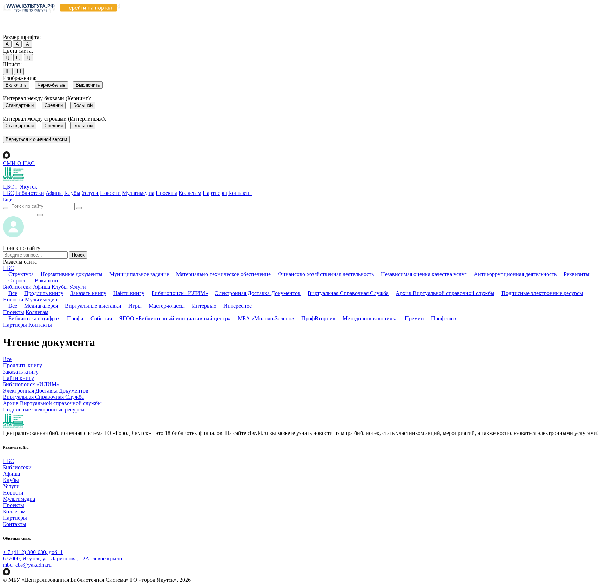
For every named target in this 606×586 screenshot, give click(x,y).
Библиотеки (29, 193)
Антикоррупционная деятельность (515, 274)
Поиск (78, 255)
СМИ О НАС (19, 163)
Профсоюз (443, 318)
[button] (7, 199)
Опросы (18, 281)
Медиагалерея (41, 306)
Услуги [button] (77, 287)
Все (12, 293)
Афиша (54, 193)
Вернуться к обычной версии (36, 139)
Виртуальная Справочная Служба (348, 293)
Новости (110, 193)
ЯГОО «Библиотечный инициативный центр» (175, 318)
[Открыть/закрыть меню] (40, 215)
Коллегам (190, 193)
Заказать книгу (88, 293)
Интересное (237, 306)
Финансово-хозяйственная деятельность (326, 274)
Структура (21, 274)
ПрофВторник (318, 318)
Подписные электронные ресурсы (542, 293)
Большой (83, 105)
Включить (16, 85)
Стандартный (20, 105)
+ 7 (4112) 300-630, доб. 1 (33, 552)
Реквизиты (577, 274)
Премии (414, 318)
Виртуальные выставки (93, 306)
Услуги (90, 193)
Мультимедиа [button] (41, 299)
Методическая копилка (370, 318)
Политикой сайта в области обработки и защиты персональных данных (376, 17)
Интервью (204, 306)
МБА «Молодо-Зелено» (266, 318)
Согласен (16, 30)
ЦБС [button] (8, 268)
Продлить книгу (43, 293)
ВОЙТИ (20, 213)
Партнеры (215, 193)
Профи (75, 318)
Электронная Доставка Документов (258, 293)
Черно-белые (51, 85)
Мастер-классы (167, 306)
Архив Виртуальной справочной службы (445, 293)
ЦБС (8, 193)
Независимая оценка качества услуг (424, 274)
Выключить (88, 85)
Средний (54, 105)
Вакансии (46, 281)
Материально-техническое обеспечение (223, 274)
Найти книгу (128, 293)
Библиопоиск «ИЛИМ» (180, 293)
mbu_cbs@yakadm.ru (27, 565)
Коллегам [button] (37, 312)
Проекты (166, 193)
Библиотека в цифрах (34, 318)
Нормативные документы (71, 274)
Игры (135, 306)
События (101, 318)
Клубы (72, 193)
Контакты (240, 193)
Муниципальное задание (139, 274)
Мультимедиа (138, 193)
